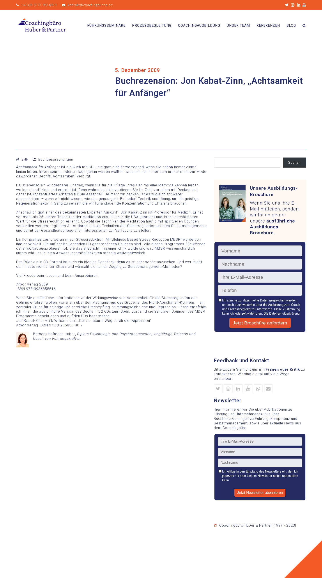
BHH (24, 159)
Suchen (294, 162)
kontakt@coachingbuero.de (90, 5)
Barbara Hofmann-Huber (54, 334)
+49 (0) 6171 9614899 (39, 5)
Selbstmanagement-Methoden (154, 266)
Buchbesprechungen (55, 159)
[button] (304, 25)
